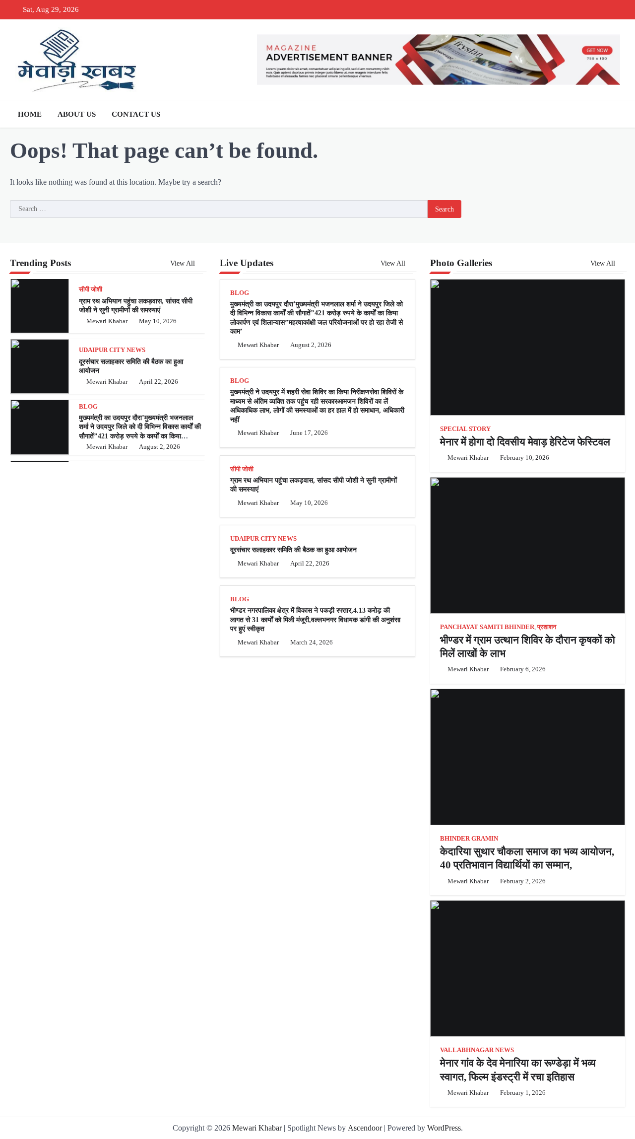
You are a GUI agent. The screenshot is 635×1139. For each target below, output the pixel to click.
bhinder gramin (469, 838)
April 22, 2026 (158, 381)
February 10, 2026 (524, 457)
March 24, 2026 (311, 642)
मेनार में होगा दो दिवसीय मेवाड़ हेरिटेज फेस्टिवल (525, 442)
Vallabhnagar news (477, 1050)
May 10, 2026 (158, 321)
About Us (77, 114)
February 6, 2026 (523, 669)
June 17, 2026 (309, 432)
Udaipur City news (112, 350)
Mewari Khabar (106, 321)
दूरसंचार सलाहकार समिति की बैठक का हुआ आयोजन (293, 550)
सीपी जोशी (90, 289)
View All (183, 263)
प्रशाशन (546, 627)
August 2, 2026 (159, 446)
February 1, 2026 (523, 1092)
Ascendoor (365, 1128)
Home (30, 114)
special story (465, 429)
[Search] (615, 114)
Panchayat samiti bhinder (487, 627)
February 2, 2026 (523, 881)
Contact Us (136, 114)
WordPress (444, 1128)
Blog (88, 406)
